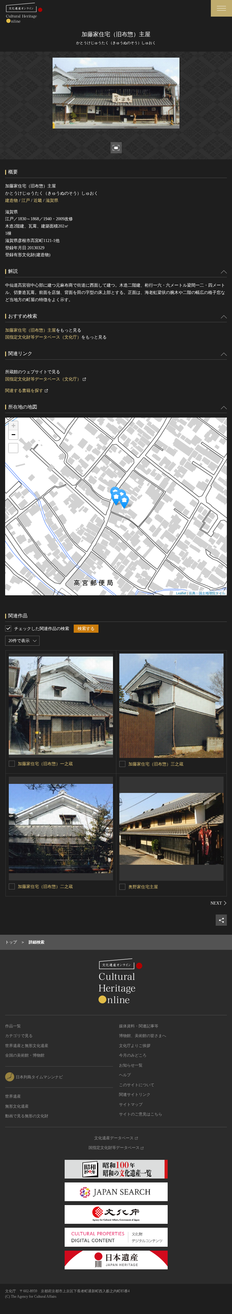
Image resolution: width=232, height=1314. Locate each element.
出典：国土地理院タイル (207, 592)
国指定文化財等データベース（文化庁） (43, 337)
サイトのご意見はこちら (140, 1114)
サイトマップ (131, 1104)
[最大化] (13, 448)
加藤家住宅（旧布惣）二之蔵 (45, 886)
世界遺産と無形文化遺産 (26, 1045)
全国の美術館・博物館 (24, 1055)
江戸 (25, 200)
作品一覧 (13, 1026)
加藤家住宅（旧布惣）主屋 (30, 330)
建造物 (11, 200)
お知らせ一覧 (131, 1065)
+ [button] (13, 425)
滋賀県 (52, 200)
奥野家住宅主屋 (143, 887)
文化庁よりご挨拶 (134, 1045)
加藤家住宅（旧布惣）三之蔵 (155, 764)
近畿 (38, 200)
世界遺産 (13, 1096)
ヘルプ (125, 1075)
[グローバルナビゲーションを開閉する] (221, 8)
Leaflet (181, 592)
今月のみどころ (133, 1055)
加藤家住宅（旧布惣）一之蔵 (45, 764)
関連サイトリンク (134, 1094)
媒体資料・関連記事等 (138, 1026)
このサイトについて (136, 1085)
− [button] (13, 434)
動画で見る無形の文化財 (26, 1116)
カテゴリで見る (19, 1035)
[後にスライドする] (219, 903)
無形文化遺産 (17, 1106)
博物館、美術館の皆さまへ (142, 1035)
